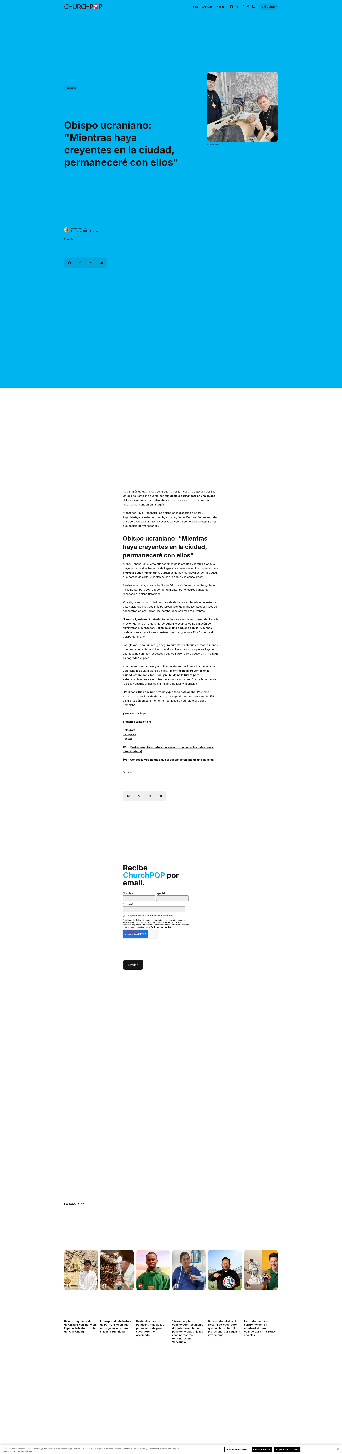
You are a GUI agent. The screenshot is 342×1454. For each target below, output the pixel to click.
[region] (171, 1449)
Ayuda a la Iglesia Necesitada (154, 521)
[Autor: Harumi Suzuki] (69, 1286)
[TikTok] (247, 7)
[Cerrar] (338, 1449)
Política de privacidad (160, 927)
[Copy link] (101, 262)
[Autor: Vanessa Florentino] (212, 1286)
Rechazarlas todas (261, 1449)
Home (194, 6)
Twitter (127, 738)
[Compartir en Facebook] (69, 262)
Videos (220, 6)
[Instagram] (242, 7)
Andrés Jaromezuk (79, 229)
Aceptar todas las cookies (287, 1449)
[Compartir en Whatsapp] (80, 262)
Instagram (129, 734)
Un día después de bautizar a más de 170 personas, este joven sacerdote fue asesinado (150, 1328)
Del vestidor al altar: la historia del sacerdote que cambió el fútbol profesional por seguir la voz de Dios (224, 1328)
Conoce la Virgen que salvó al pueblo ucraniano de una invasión (172, 759)
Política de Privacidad (23, 1451)
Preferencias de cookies (237, 1449)
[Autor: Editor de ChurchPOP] (141, 1286)
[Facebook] (231, 7)
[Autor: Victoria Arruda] (248, 1286)
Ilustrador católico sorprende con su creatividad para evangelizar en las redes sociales (260, 1328)
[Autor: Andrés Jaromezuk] (66, 230)
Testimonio (70, 88)
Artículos (207, 6)
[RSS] (253, 7)
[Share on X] (91, 262)
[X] (236, 7)
